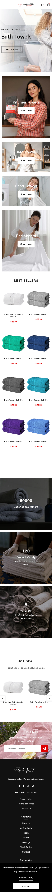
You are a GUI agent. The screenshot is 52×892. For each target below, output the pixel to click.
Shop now (26, 110)
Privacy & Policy (26, 877)
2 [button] (22, 67)
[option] (26, 40)
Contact (26, 852)
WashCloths (26, 847)
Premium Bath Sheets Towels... (13, 315)
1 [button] (19, 67)
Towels (26, 837)
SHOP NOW (12, 49)
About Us (26, 823)
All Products (26, 828)
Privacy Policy (26, 799)
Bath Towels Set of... (38, 314)
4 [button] (29, 67)
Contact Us (26, 808)
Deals (26, 832)
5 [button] (32, 67)
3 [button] (26, 67)
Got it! (26, 886)
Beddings (26, 842)
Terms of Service (26, 803)
